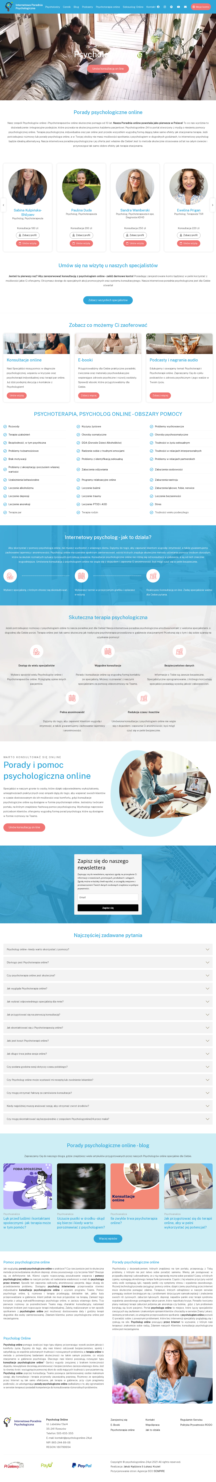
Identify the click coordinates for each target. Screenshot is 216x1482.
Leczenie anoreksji (19, 504)
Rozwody (13, 426)
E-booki (85, 360)
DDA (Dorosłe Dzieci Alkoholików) (102, 442)
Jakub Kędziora (132, 1466)
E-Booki (115, 1424)
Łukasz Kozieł (152, 1466)
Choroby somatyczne (94, 434)
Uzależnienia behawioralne (23, 479)
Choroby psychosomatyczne (171, 434)
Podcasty (87, 6)
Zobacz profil (29, 235)
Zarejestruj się (119, 1419)
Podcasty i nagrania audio (174, 360)
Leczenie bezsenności (168, 496)
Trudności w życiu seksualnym (172, 442)
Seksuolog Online (133, 6)
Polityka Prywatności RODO (196, 1424)
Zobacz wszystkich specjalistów (108, 300)
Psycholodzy (52, 6)
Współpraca (152, 1424)
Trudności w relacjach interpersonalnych (178, 450)
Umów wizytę (29, 243)
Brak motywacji (17, 459)
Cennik (67, 6)
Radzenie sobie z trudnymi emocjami (103, 450)
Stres (158, 504)
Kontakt (151, 6)
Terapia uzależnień (19, 434)
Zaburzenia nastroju (166, 479)
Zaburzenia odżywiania (95, 469)
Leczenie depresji (18, 496)
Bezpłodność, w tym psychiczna (27, 442)
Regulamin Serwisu (191, 1419)
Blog (76, 6)
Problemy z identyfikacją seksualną (102, 459)
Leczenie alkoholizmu (21, 487)
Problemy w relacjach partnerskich (175, 459)
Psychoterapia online (108, 6)
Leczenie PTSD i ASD (94, 504)
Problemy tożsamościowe (23, 450)
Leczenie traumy (91, 496)
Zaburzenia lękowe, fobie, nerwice (174, 487)
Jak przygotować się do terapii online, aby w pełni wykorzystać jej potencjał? (188, 1222)
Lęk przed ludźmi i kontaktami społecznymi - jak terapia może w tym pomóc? (27, 1222)
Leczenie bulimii (91, 487)
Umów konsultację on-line (108, 68)
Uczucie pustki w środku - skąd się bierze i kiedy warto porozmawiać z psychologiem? (81, 1222)
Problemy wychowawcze (169, 426)
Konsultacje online (24, 360)
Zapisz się (108, 907)
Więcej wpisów (108, 1238)
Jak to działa (152, 1429)
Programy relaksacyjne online (99, 479)
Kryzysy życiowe (91, 426)
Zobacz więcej (89, 395)
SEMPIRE (159, 1471)
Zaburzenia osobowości (169, 469)
